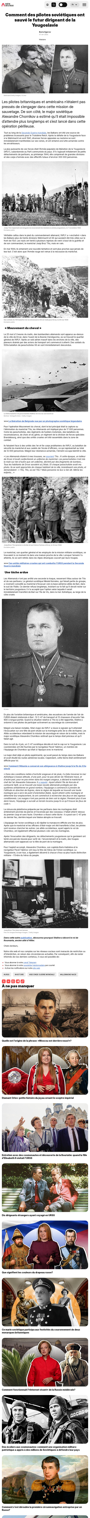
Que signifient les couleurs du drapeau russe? (27, 1272)
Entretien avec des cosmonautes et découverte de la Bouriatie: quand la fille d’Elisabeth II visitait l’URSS (44, 1156)
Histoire (42, 40)
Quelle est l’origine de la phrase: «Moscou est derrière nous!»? (36, 1040)
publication (26, 937)
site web (36, 968)
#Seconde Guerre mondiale (41, 974)
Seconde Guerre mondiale (33, 133)
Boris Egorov (45, 32)
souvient (50, 456)
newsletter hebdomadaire (34, 965)
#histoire (19, 974)
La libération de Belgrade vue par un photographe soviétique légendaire (45, 421)
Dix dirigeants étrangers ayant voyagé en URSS (28, 1215)
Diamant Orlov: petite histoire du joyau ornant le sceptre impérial (38, 1098)
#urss (6, 974)
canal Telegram (29, 962)
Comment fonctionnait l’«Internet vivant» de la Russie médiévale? (38, 1389)
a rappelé (43, 782)
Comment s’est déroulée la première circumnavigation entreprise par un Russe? (42, 1508)
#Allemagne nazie (68, 974)
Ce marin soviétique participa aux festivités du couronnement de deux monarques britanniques (41, 1331)
